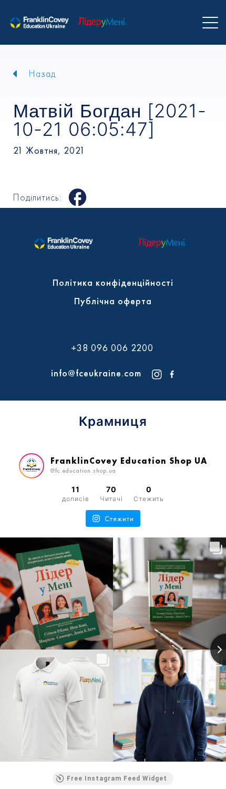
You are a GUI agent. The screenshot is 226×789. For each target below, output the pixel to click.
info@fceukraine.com (96, 372)
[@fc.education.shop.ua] (31, 465)
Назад (42, 73)
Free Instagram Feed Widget (117, 778)
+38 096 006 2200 (112, 348)
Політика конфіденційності (113, 282)
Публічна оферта (113, 301)
